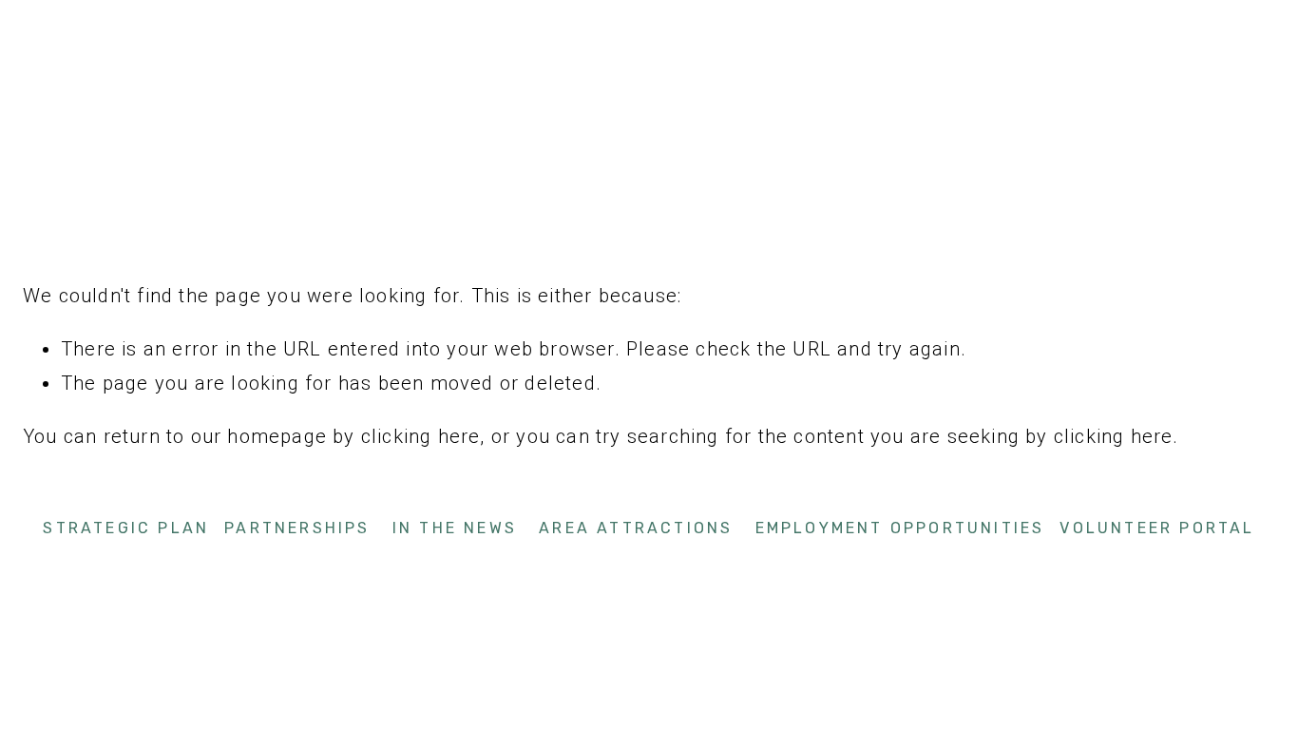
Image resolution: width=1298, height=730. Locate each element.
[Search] (177, 23)
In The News (454, 528)
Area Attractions (636, 528)
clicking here (421, 436)
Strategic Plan (126, 528)
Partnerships (297, 528)
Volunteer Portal (1156, 528)
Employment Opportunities (900, 528)
